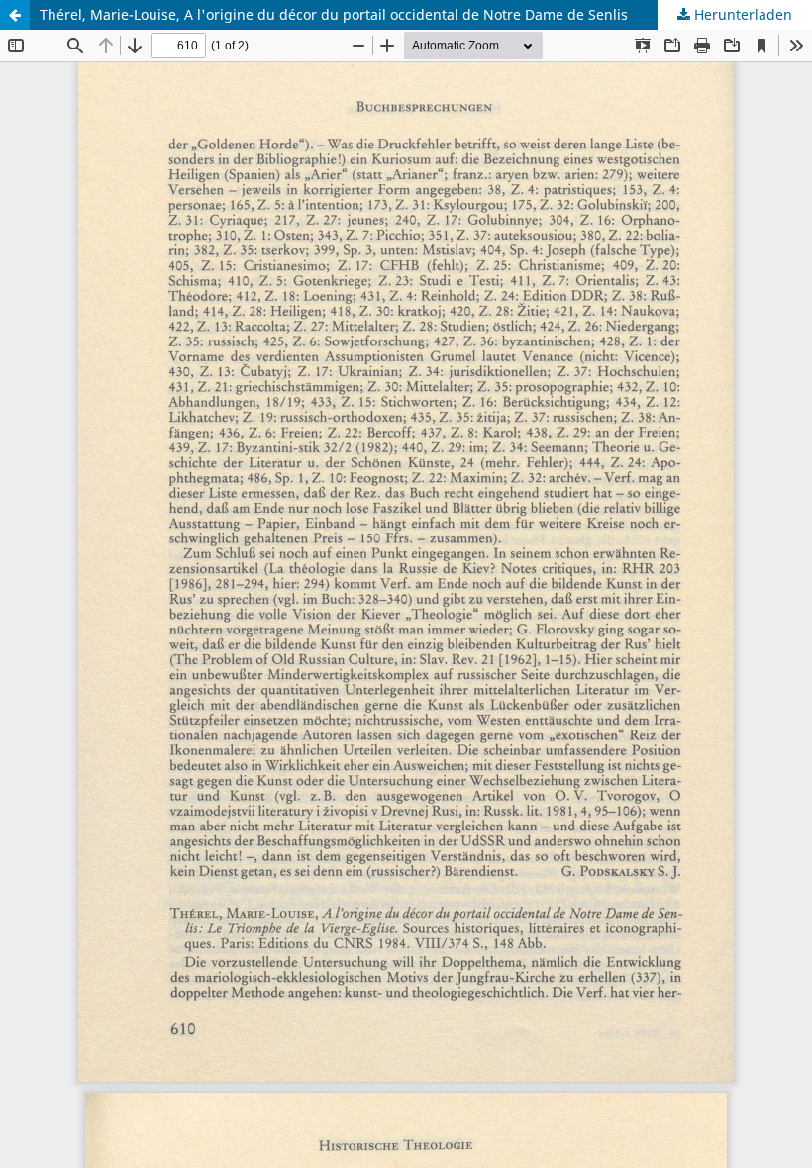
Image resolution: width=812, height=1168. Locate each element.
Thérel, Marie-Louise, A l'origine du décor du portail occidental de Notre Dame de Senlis (334, 14)
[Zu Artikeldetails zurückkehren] (15, 15)
